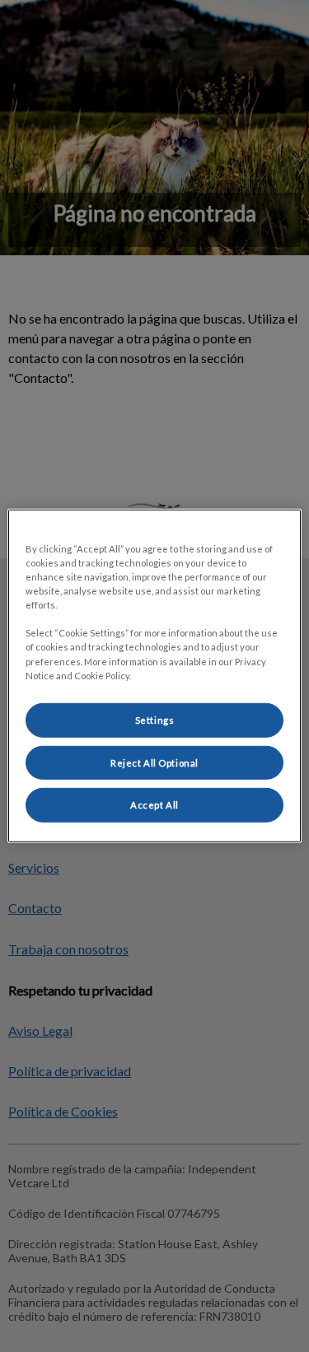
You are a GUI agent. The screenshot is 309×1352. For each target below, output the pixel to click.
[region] (154, 676)
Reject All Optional (154, 762)
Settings (155, 719)
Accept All (154, 805)
